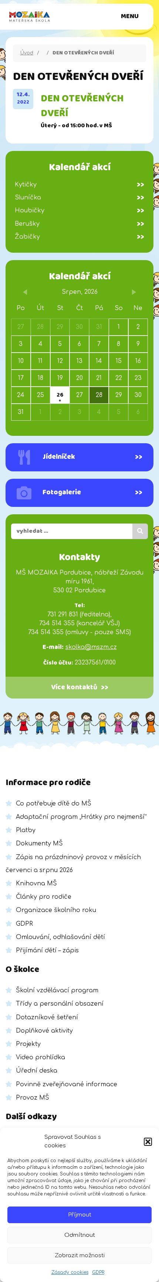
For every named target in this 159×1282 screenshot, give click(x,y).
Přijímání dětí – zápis (47, 950)
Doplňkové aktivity (44, 1030)
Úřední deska (36, 1070)
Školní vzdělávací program (57, 990)
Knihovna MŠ (36, 883)
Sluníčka (79, 197)
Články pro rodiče (43, 897)
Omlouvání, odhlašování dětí (60, 937)
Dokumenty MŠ (39, 843)
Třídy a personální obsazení (60, 1003)
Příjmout (79, 1215)
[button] (148, 1141)
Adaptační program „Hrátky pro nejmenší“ (81, 817)
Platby (25, 830)
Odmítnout (79, 1235)
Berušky (79, 223)
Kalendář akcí (80, 277)
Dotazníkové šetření (47, 1017)
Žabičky (79, 236)
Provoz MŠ (32, 1097)
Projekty (28, 1044)
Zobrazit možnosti (80, 1255)
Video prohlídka (40, 1057)
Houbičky (79, 210)
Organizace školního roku (56, 910)
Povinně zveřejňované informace (66, 1084)
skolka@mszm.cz (91, 647)
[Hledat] (140, 531)
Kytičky (79, 184)
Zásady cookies (69, 1272)
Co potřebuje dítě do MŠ (53, 803)
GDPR (98, 1272)
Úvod (26, 52)
